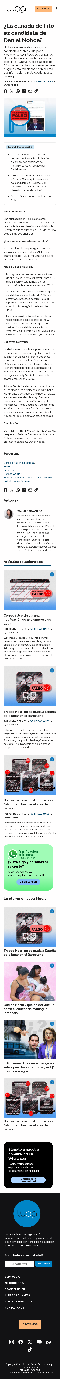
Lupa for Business (17, 1295)
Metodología (14, 1283)
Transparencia (15, 1289)
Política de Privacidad (29, 1370)
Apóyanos (43, 8)
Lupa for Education (18, 1301)
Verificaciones (43, 81)
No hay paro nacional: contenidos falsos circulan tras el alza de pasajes (29, 804)
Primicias (9, 466)
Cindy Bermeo (18, 629)
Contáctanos (14, 1307)
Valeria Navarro (19, 81)
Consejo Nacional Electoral (19, 462)
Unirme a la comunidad (28, 1180)
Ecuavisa (9, 470)
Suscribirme (44, 1263)
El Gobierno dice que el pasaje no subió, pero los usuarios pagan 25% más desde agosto (30, 1067)
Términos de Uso (44, 1372)
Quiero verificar (28, 882)
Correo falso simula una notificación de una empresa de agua (27, 619)
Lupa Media (12, 1276)
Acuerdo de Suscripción (20, 1372)
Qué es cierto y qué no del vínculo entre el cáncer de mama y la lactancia (29, 1009)
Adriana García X (13, 473)
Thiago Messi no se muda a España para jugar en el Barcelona (30, 714)
